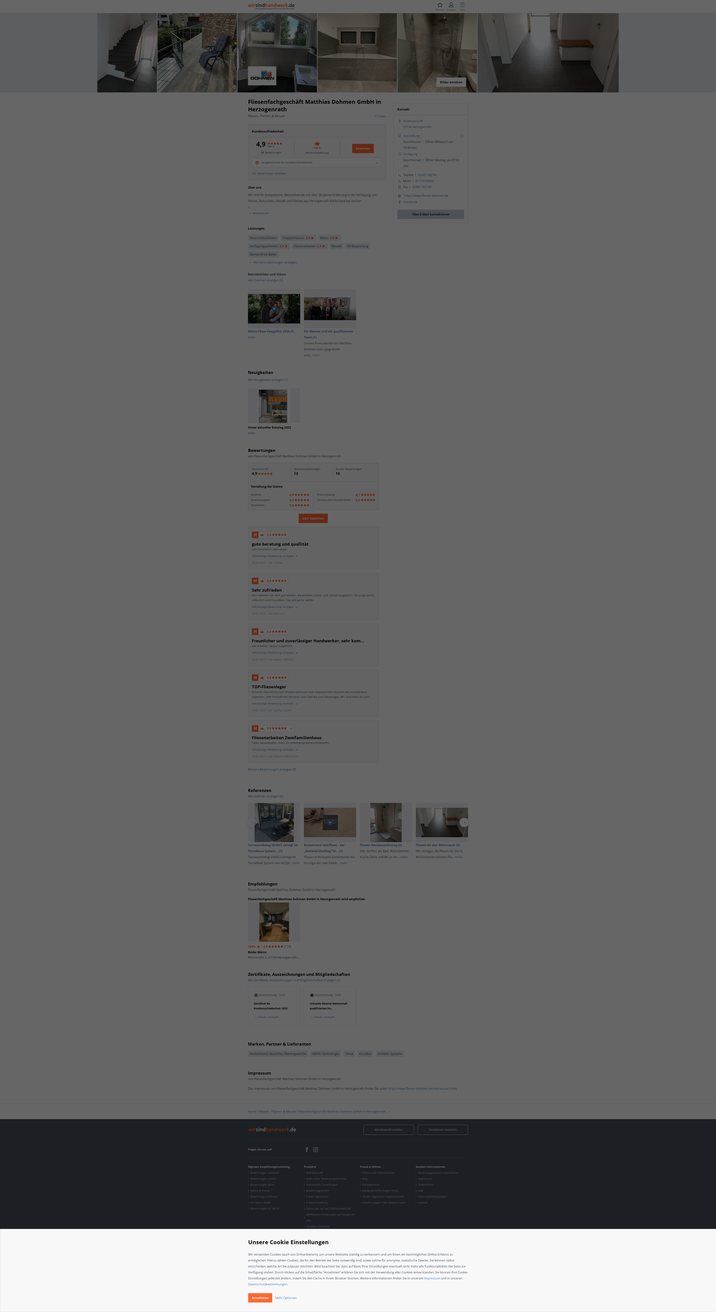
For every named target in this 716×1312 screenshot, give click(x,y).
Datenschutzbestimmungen (267, 1284)
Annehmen (260, 1298)
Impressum (432, 1278)
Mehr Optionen (286, 1298)
